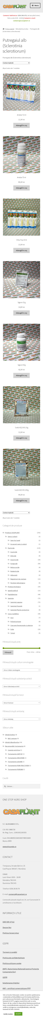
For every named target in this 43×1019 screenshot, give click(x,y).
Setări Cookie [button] (8, 1014)
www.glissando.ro (9, 846)
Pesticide (11, 548)
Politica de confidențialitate (14, 958)
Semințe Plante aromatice (19, 610)
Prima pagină (9, 29)
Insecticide (14, 560)
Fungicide (13, 564)
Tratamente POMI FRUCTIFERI (18, 766)
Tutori (12, 633)
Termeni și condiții (10, 952)
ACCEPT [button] (18, 1014)
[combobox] (21, 670)
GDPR (5, 977)
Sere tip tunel (15, 540)
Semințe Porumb (16, 606)
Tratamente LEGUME (15, 762)
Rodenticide (14, 571)
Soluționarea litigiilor (11, 983)
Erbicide (13, 556)
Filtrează (8, 652)
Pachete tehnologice (17, 583)
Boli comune (12, 738)
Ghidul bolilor (10, 735)
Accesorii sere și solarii (18, 544)
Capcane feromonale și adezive (21, 625)
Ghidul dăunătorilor (12, 742)
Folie (12, 629)
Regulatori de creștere (18, 579)
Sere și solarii (12, 536)
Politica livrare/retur (11, 933)
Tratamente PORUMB (15, 769)
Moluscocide (14, 567)
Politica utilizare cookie (12, 963)
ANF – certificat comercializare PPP (17, 988)
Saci (12, 618)
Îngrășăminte (12, 594)
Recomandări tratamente (14, 746)
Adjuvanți (13, 575)
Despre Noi (7, 927)
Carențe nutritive (14, 750)
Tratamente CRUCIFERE (16, 758)
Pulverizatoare (15, 622)
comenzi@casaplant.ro (21, 21)
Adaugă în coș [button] (21, 125)
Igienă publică (13, 591)
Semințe (11, 598)
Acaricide (13, 552)
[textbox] (21, 670)
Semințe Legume (16, 602)
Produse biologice (14, 587)
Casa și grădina (13, 614)
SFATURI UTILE (8, 922)
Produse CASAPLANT (12, 533)
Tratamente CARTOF (15, 754)
